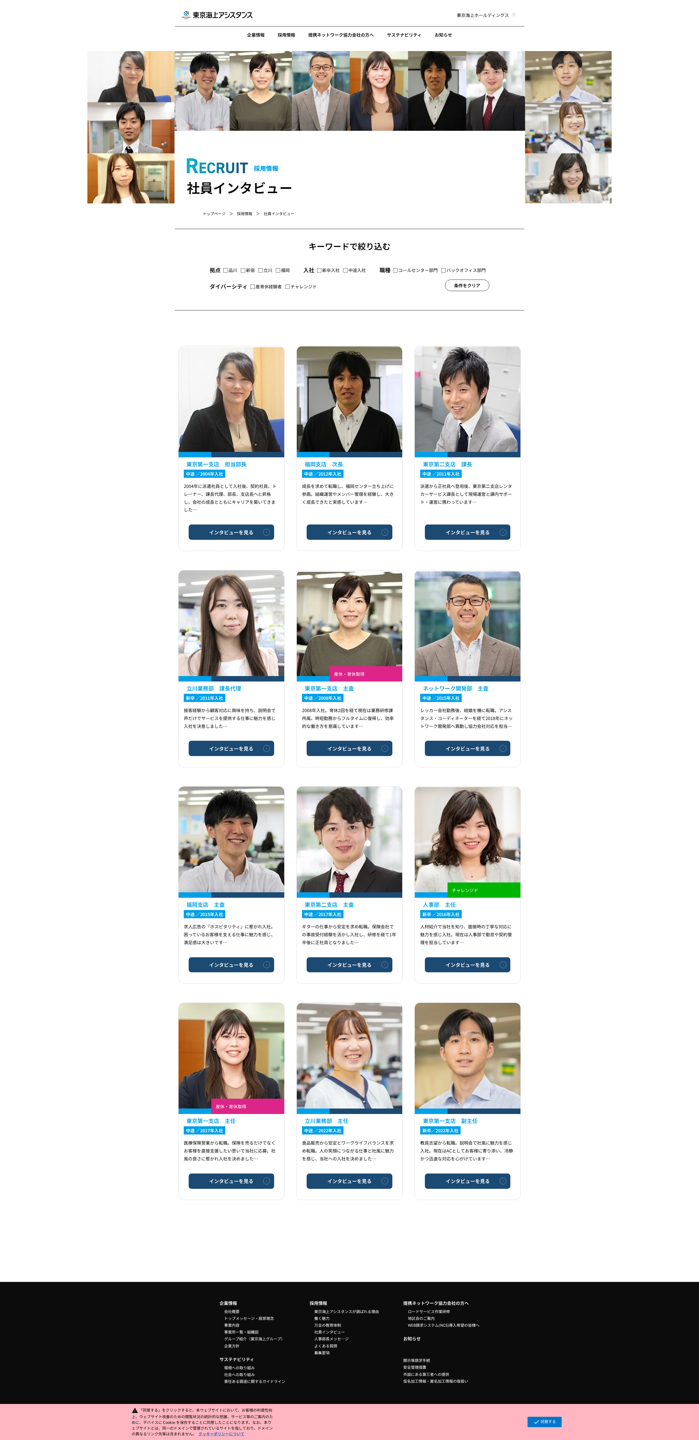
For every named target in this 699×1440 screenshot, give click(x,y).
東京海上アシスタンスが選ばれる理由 (346, 1311)
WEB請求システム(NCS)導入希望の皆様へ (443, 1325)
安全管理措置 (414, 1367)
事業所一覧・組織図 (241, 1332)
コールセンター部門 (418, 270)
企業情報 (256, 34)
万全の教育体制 (327, 1325)
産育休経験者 (269, 286)
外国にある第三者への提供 (426, 1374)
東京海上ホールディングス (483, 15)
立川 (267, 270)
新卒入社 (331, 270)
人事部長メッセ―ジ (331, 1338)
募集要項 (322, 1352)
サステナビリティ (404, 34)
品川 (233, 270)
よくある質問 (325, 1346)
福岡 (285, 270)
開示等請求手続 (416, 1360)
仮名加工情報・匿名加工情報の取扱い (435, 1381)
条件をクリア (467, 285)
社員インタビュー (329, 1332)
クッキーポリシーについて (221, 1433)
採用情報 (286, 34)
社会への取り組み (239, 1374)
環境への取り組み (239, 1367)
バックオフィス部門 (466, 270)
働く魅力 (322, 1318)
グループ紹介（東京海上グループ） (254, 1338)
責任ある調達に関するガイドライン (254, 1381)
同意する (544, 1422)
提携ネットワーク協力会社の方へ (341, 34)
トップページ (214, 213)
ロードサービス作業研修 (429, 1311)
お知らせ (443, 34)
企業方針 (231, 1346)
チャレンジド (304, 286)
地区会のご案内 (421, 1318)
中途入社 (357, 270)
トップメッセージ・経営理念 (249, 1318)
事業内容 (231, 1325)
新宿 (250, 270)
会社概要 (231, 1311)
